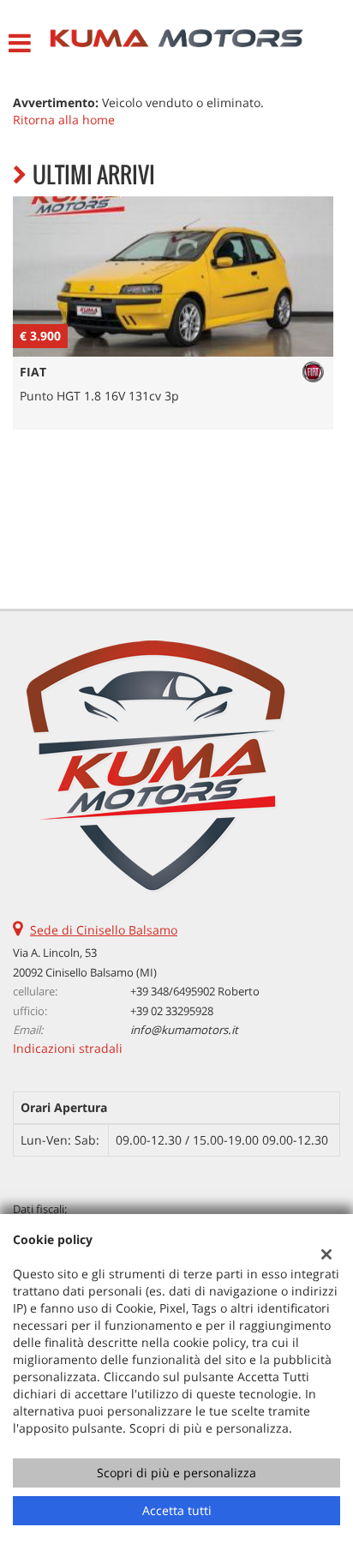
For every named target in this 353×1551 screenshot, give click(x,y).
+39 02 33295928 (171, 1011)
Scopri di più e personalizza (176, 1472)
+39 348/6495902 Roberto (195, 991)
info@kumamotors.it (184, 1029)
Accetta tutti (177, 1510)
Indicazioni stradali (68, 1048)
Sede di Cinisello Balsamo (103, 930)
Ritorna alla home (64, 119)
